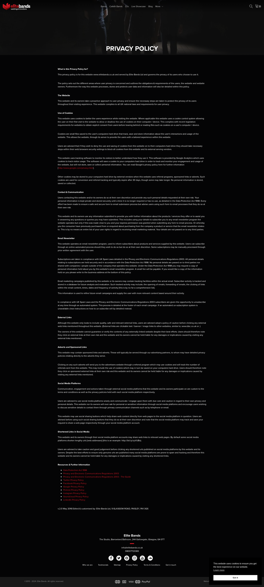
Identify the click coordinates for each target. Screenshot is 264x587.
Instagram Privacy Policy (74, 493)
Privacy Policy (132, 565)
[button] (258, 6)
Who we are (87, 565)
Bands (104, 6)
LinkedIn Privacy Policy (74, 499)
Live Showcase (138, 6)
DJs (127, 6)
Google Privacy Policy (73, 486)
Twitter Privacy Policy (73, 480)
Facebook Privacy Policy (74, 483)
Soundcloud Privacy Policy (76, 496)
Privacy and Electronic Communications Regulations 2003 (91, 473)
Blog (150, 6)
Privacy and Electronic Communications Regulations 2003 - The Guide (97, 476)
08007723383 (132, 551)
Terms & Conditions (152, 565)
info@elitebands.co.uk (132, 547)
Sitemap (117, 565)
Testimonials (103, 565)
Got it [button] (235, 578)
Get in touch (171, 565)
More (157, 6)
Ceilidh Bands (115, 6)
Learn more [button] (219, 570)
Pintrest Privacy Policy (73, 490)
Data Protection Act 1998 (75, 470)
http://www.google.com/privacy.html (75, 168)
